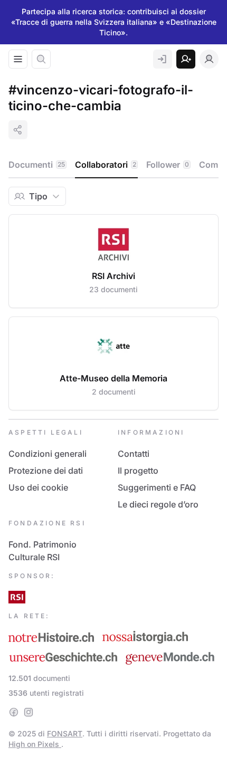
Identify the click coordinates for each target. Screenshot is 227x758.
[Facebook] (13, 712)
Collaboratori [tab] (105, 164)
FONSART (64, 733)
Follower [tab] (167, 164)
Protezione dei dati (45, 470)
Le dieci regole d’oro (158, 504)
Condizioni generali (47, 453)
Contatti (133, 453)
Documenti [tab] (36, 164)
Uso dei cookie (38, 487)
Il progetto (138, 470)
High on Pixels (34, 744)
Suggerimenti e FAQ (157, 487)
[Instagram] (28, 712)
